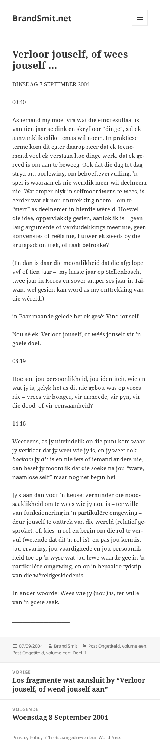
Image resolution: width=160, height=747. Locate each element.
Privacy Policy (27, 737)
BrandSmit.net (42, 17)
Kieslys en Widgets (140, 25)
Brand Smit (65, 646)
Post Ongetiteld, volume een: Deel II (49, 653)
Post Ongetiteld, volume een (117, 646)
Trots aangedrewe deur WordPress (84, 737)
